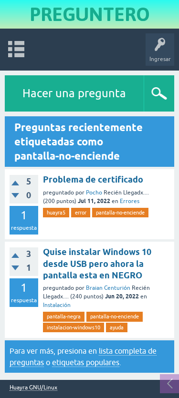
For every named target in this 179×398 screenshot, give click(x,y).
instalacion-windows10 (73, 327)
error (80, 212)
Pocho (94, 192)
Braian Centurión (108, 288)
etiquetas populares (85, 362)
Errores (129, 201)
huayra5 (56, 212)
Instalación (57, 305)
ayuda (117, 327)
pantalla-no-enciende (120, 212)
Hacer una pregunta (74, 93)
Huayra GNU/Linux (33, 388)
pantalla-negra (64, 316)
